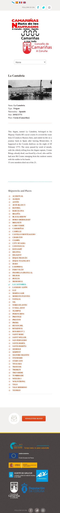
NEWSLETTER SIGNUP (34, 418)
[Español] (17, 2)
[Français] (20, 2)
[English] (24, 2)
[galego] (13, 2)
